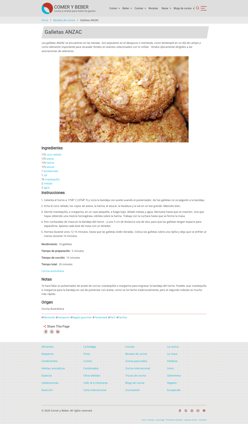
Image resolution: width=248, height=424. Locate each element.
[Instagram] (191, 410)
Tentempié (100, 317)
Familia (122, 317)
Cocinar (138, 8)
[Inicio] (47, 8)
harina (50, 162)
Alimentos (47, 346)
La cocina (173, 346)
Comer (113, 8)
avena (50, 158)
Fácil (112, 317)
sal (45, 175)
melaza (48, 183)
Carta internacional (94, 390)
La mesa (172, 354)
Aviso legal (160, 420)
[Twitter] (185, 410)
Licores (87, 361)
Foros (170, 368)
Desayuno (63, 317)
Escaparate (173, 390)
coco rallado (53, 154)
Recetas (153, 8)
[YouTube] (197, 410)
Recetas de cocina (64, 20)
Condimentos (49, 361)
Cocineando (132, 390)
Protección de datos (174, 420)
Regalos (172, 383)
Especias (46, 375)
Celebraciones (50, 383)
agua (47, 187)
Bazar (165, 8)
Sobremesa (174, 375)
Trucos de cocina (135, 375)
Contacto (203, 420)
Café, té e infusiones (95, 383)
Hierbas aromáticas (53, 368)
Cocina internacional (137, 368)
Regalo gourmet (81, 317)
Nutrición (47, 390)
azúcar (50, 167)
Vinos (86, 354)
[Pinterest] (204, 410)
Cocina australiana (52, 271)
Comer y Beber (71, 7)
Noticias (150, 420)
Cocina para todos (136, 361)
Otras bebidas (91, 375)
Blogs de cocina (182, 8)
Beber (125, 8)
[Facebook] (179, 410)
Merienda (49, 317)
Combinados (91, 368)
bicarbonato (51, 171)
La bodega (89, 346)
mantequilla (52, 179)
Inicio (44, 20)
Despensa (47, 354)
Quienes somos (190, 420)
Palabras (172, 361)
